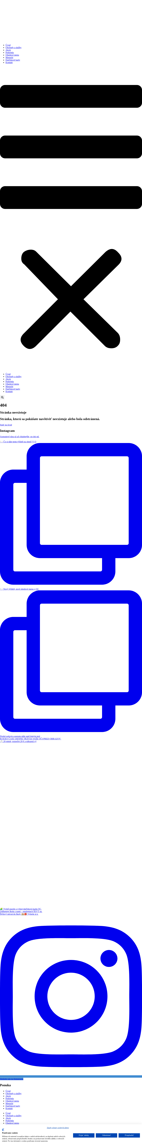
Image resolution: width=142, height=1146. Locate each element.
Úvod (8, 45)
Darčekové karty (13, 60)
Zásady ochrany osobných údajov (58, 1128)
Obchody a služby (13, 47)
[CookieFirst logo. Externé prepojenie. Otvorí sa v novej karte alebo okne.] (3, 1130)
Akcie (8, 50)
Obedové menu (12, 55)
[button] (71, 218)
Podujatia (10, 52)
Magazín (9, 57)
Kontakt (9, 62)
